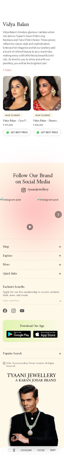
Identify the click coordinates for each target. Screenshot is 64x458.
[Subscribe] (60, 301)
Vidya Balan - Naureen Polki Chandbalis (47, 121)
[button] (17, 214)
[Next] (58, 214)
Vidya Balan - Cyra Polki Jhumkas (17, 121)
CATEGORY (26, 450)
